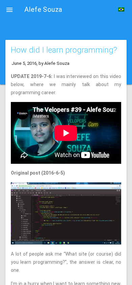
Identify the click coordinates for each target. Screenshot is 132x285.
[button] (9, 9)
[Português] (121, 9)
